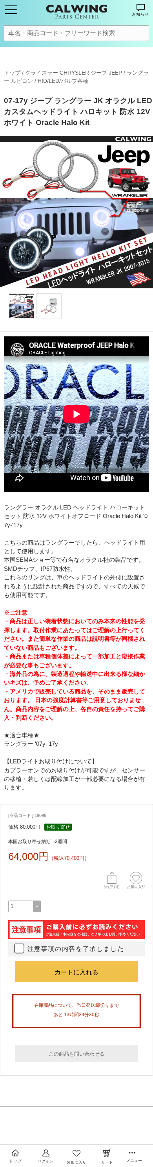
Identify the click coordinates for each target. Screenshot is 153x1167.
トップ (12, 73)
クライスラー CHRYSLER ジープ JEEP (73, 73)
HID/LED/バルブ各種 (63, 81)
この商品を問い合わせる (77, 1054)
